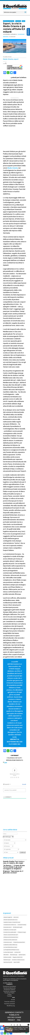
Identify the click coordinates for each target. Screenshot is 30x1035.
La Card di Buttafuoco (10, 947)
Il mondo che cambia (10, 932)
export (16, 59)
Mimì (6, 954)
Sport (17, 962)
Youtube (9, 996)
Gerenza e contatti (14, 1012)
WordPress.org (11, 1005)
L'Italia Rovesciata (19, 942)
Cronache (22, 924)
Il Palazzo (22, 932)
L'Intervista (8, 942)
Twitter (9, 994)
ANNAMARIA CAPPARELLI (10, 34)
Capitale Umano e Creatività (12, 922)
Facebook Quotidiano (9, 986)
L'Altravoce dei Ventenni (11, 937)
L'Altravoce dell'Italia (8, 21)
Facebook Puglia (9, 993)
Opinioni (22, 954)
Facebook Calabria (9, 989)
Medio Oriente (8, 59)
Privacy (11, 1020)
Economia (18, 21)
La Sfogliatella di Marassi (11, 949)
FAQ (18, 1020)
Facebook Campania (9, 991)
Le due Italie (8, 952)
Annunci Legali (8, 917)
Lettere (17, 952)
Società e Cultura (18, 959)
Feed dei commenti (9, 1003)
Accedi (24, 784)
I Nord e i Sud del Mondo (11, 934)
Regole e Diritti (17, 957)
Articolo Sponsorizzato (10, 919)
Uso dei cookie (14, 1017)
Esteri (23, 21)
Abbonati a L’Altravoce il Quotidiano (13, 976)
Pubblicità (14, 1015)
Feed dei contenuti (9, 1001)
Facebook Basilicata (9, 988)
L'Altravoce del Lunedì (10, 939)
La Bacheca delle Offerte (10, 944)
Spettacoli (8, 962)
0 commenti (12, 36)
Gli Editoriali (17, 927)
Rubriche (7, 959)
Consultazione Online (10, 924)
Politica (7, 957)
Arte (16, 917)
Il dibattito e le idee (10, 929)
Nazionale (13, 954)
